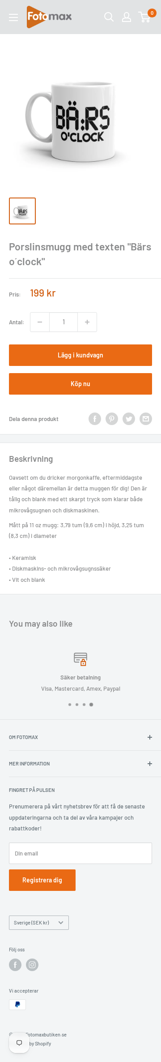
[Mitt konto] (126, 17)
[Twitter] (129, 419)
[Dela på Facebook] (95, 419)
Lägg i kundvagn (80, 355)
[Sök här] (109, 17)
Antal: (17, 322)
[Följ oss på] (15, 965)
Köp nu (80, 383)
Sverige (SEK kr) (31, 922)
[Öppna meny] (13, 17)
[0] (144, 17)
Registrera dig (42, 880)
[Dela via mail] (146, 419)
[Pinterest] (112, 419)
